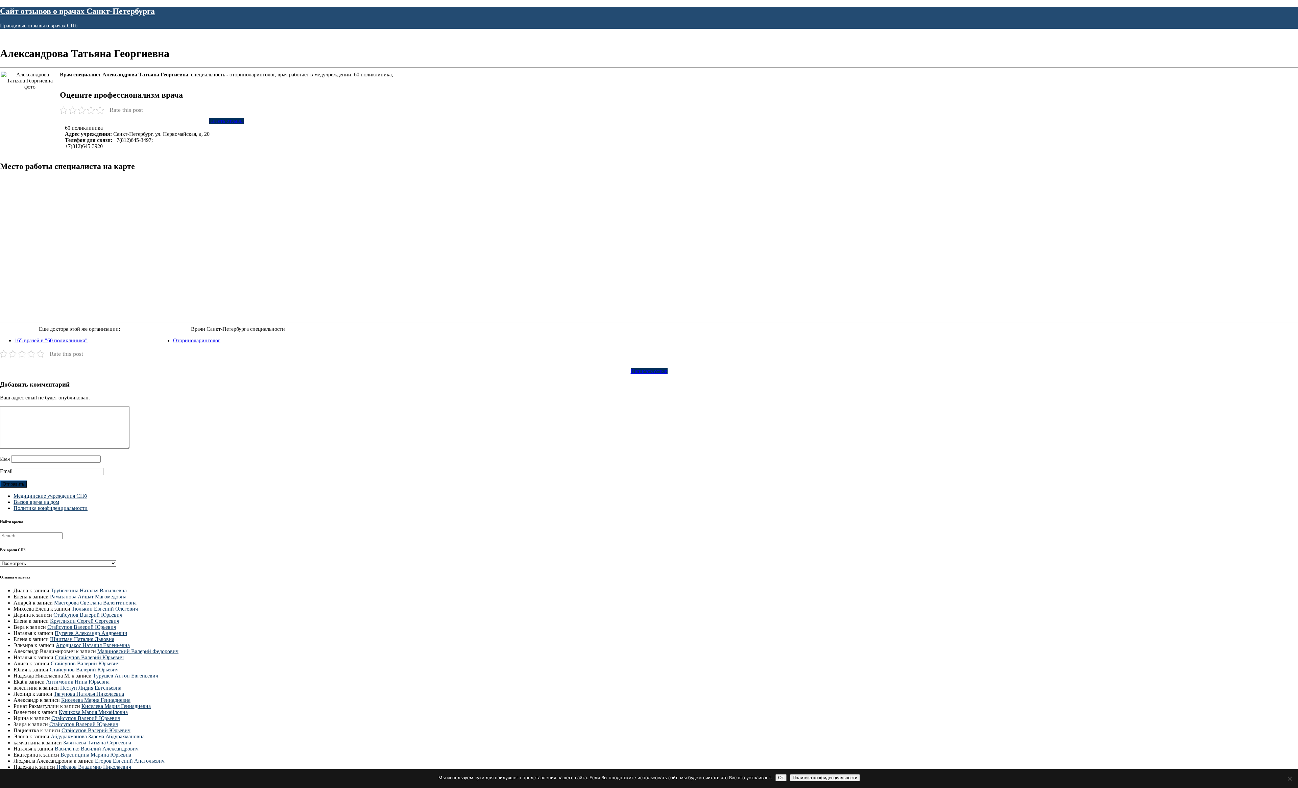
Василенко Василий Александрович (97, 749)
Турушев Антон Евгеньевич (125, 676)
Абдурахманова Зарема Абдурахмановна (98, 736)
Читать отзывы (226, 121)
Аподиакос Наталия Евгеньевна (93, 645)
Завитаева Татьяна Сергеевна (97, 742)
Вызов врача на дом (36, 502)
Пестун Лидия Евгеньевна (90, 688)
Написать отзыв (649, 371)
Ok (781, 777)
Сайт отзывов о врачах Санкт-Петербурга (77, 11)
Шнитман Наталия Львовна (82, 639)
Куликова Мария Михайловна (93, 712)
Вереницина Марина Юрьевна (96, 755)
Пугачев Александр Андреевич (91, 633)
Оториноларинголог (196, 340)
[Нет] (1289, 778)
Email (6, 471)
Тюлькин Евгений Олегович (105, 609)
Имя (5, 459)
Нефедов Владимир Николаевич (93, 767)
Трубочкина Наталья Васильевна (89, 590)
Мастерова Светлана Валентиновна (95, 603)
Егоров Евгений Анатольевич (130, 761)
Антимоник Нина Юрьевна (78, 682)
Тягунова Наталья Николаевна (89, 694)
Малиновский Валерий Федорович (137, 651)
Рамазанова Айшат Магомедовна (88, 596)
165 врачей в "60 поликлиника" (51, 340)
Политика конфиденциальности (51, 508)
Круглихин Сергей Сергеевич (84, 621)
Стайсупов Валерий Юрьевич (87, 615)
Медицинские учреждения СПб (50, 496)
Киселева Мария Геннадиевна (95, 700)
